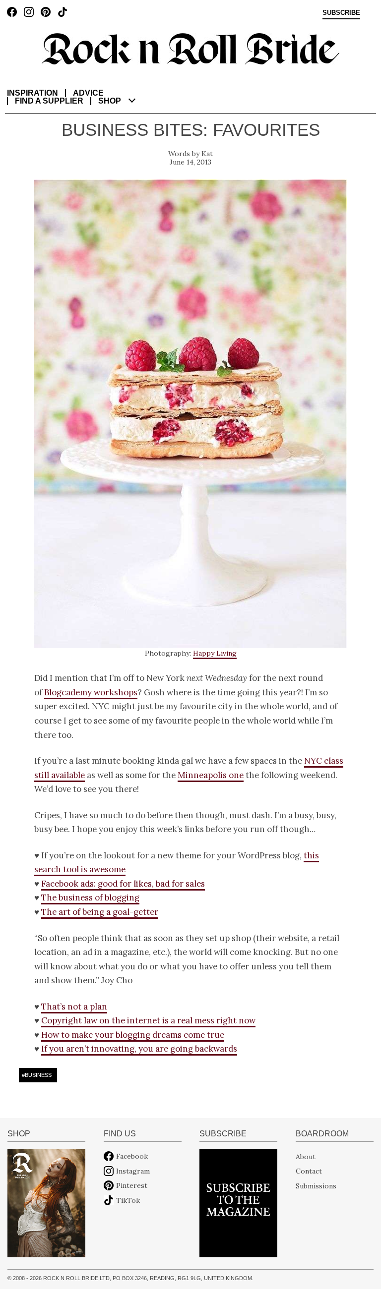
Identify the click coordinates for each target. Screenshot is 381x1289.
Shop (109, 101)
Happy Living (215, 653)
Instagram (133, 1171)
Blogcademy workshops (90, 692)
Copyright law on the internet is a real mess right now (148, 1020)
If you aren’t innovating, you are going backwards (139, 1048)
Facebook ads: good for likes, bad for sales (123, 883)
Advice (88, 93)
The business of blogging (90, 897)
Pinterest (131, 1185)
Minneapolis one (211, 775)
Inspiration (32, 93)
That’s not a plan (74, 1006)
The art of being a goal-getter (99, 911)
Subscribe (341, 12)
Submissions (316, 1185)
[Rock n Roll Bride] (190, 48)
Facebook (132, 1156)
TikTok (128, 1200)
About (306, 1156)
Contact (309, 1171)
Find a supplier (49, 101)
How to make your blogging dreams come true (132, 1034)
